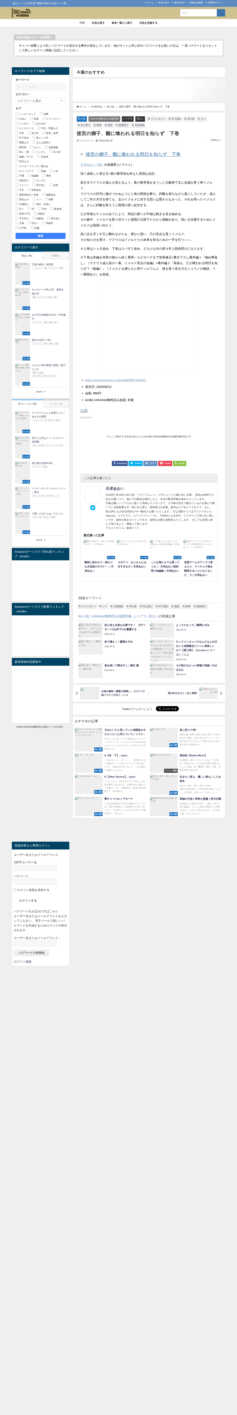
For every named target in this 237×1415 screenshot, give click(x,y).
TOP (82, 22)
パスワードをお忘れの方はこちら (36, 911)
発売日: (90, 386)
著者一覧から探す (122, 22)
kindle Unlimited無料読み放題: (106, 399)
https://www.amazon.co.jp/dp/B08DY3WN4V (115, 380)
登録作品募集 (196, 2)
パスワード (21, 876)
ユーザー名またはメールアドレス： (37, 937)
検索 (41, 235)
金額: (88, 393)
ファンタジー (158, 119)
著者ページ (132, 528)
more (39, 391)
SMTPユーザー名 (25, 862)
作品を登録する (148, 22)
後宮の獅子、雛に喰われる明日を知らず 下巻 (133, 154)
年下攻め (176, 119)
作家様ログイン (215, 2)
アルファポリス (115, 528)
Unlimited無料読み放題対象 (104, 118)
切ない (140, 118)
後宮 (110, 125)
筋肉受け (123, 125)
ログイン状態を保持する (32, 889)
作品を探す (163, 2)
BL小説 (82, 118)
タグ (18, 108)
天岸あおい (215, 140)
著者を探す (179, 2)
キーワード (22, 79)
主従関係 (139, 125)
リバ (203, 119)
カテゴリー (22, 94)
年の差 (191, 119)
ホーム (150, 2)
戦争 (99, 125)
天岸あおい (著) (91, 164)
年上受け (85, 125)
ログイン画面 (22, 961)
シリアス (128, 118)
